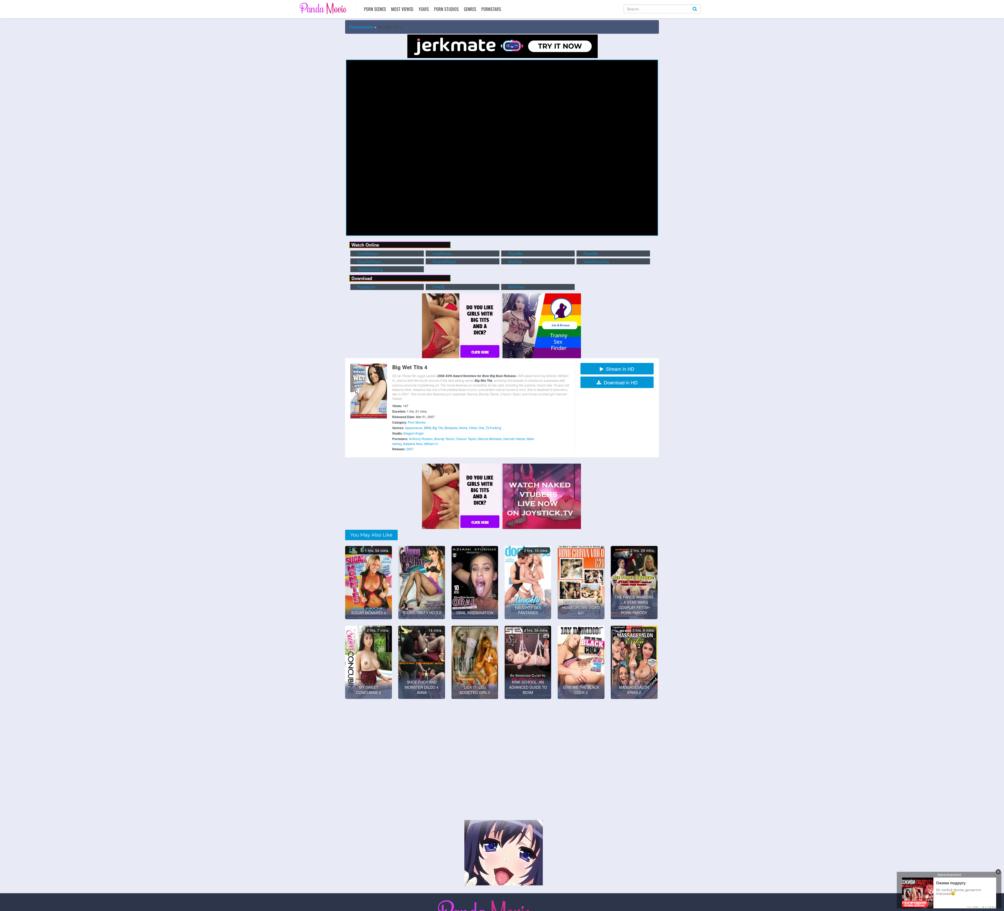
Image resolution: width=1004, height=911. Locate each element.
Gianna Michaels (490, 438)
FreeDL (438, 286)
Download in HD (621, 382)
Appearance (414, 427)
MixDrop (514, 261)
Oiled (473, 427)
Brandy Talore (444, 438)
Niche (463, 427)
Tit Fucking (493, 427)
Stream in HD (620, 368)
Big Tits (437, 427)
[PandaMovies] (323, 8)
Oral (481, 427)
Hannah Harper (514, 438)
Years (424, 9)
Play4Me (515, 253)
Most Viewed (402, 9)
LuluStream (442, 253)
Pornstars (491, 9)
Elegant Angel (413, 433)
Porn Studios (446, 9)
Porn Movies (417, 422)
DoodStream (367, 253)
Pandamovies (361, 27)
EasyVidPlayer (368, 261)
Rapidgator (366, 286)
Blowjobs (451, 427)
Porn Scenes (375, 9)
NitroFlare (516, 286)
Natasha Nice (413, 443)
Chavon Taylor (466, 438)
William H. (431, 443)
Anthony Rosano (421, 438)
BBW (427, 427)
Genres (470, 9)
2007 (410, 449)
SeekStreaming (596, 261)
